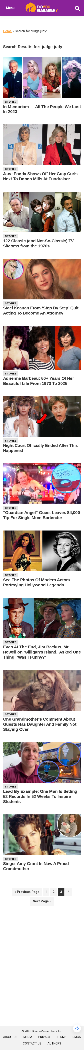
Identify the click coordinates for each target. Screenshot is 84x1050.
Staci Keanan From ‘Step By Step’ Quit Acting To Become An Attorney (40, 310)
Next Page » (42, 902)
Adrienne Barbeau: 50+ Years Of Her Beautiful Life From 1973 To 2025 (38, 381)
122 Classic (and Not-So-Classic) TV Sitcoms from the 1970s (38, 243)
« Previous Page (26, 893)
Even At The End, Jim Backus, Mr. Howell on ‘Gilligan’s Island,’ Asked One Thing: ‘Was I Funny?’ (42, 652)
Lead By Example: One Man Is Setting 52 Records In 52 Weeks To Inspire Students (40, 796)
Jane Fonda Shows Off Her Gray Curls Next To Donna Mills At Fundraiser (40, 176)
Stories (11, 101)
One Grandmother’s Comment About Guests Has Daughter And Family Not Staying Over (39, 724)
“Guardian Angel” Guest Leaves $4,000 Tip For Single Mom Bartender (41, 515)
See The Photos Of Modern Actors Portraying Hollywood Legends (36, 582)
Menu (10, 8)
